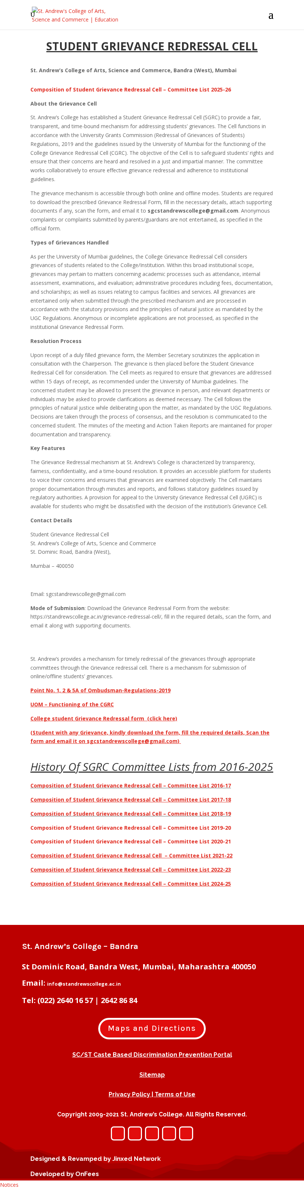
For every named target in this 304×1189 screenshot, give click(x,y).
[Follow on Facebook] (135, 1133)
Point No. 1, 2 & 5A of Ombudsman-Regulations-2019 (100, 690)
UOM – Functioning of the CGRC (72, 704)
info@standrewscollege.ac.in (84, 983)
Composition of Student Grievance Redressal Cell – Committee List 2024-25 (130, 883)
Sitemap (152, 1074)
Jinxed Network (136, 1158)
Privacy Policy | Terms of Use (152, 1094)
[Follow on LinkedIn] (186, 1133)
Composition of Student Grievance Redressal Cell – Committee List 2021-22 (131, 855)
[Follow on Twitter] (152, 1133)
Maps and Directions (152, 1028)
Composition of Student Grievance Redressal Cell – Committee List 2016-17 (130, 785)
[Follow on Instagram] (118, 1133)
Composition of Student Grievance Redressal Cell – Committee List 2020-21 (130, 841)
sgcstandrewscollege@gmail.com (132, 741)
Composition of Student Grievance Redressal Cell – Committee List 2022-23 (130, 869)
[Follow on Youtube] (169, 1133)
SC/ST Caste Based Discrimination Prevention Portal (152, 1054)
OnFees (87, 1174)
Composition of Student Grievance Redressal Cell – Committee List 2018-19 (130, 813)
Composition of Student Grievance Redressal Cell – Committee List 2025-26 (130, 89)
